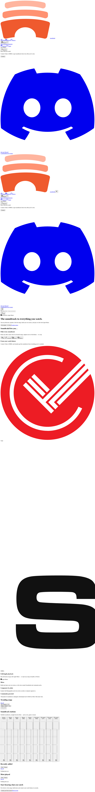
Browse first (15, 790)
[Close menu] (56, 191)
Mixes (2, 44)
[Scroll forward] (5, 708)
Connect (3, 56)
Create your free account (6, 790)
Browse (4, 42)
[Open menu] (2, 309)
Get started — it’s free (6, 325)
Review (7, 153)
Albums (5, 44)
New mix (5, 49)
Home (3, 40)
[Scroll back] (2, 708)
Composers (9, 44)
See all (2, 703)
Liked (9, 46)
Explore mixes (14, 325)
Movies (9, 40)
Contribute (3, 153)
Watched (4, 46)
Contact (11, 153)
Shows (14, 40)
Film (2, 767)
